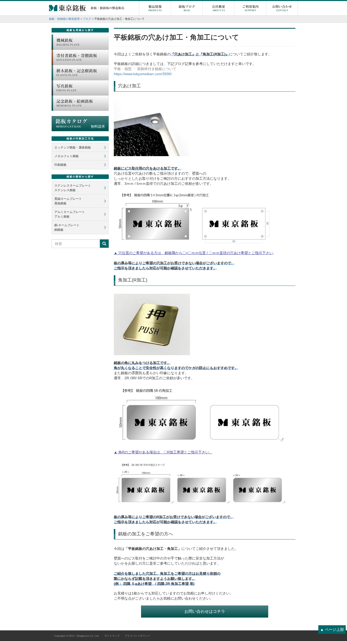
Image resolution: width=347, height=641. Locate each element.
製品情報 (155, 8)
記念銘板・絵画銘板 (74, 103)
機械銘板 (68, 42)
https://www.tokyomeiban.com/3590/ (143, 74)
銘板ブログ (187, 8)
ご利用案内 (250, 8)
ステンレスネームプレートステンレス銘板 (72, 188)
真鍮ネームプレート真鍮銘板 (68, 201)
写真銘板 (66, 88)
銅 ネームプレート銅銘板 (67, 227)
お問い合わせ (282, 8)
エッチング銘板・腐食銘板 (72, 147)
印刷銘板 (60, 165)
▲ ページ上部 (332, 629)
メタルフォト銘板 (66, 156)
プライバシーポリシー (137, 635)
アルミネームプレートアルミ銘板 (69, 214)
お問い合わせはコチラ (204, 611)
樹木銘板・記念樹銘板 (76, 72)
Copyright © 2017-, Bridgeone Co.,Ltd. (76, 635)
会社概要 (218, 8)
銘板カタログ (80, 123)
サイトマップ (112, 635)
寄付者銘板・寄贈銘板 (76, 57)
